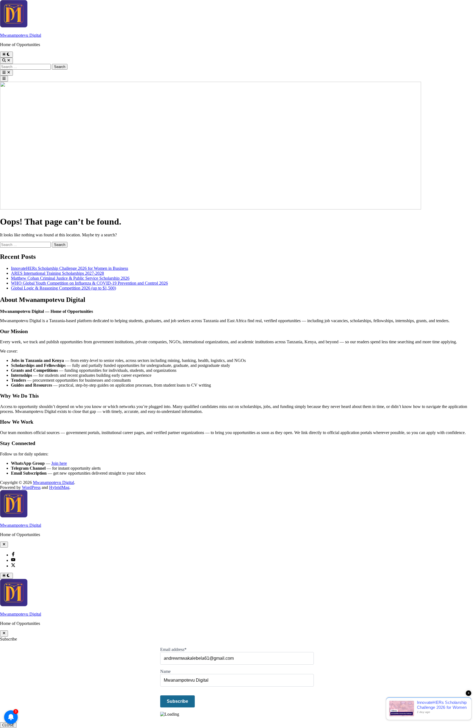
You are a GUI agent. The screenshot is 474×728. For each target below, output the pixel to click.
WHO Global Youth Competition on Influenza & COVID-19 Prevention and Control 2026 (89, 283)
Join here (59, 463)
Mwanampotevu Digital (20, 35)
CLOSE (8, 725)
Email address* (173, 649)
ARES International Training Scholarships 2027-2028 (57, 273)
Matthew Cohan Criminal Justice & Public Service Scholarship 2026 (70, 278)
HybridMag (59, 487)
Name (165, 671)
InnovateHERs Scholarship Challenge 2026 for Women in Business (69, 268)
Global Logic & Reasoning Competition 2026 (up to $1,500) (63, 288)
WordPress (31, 487)
